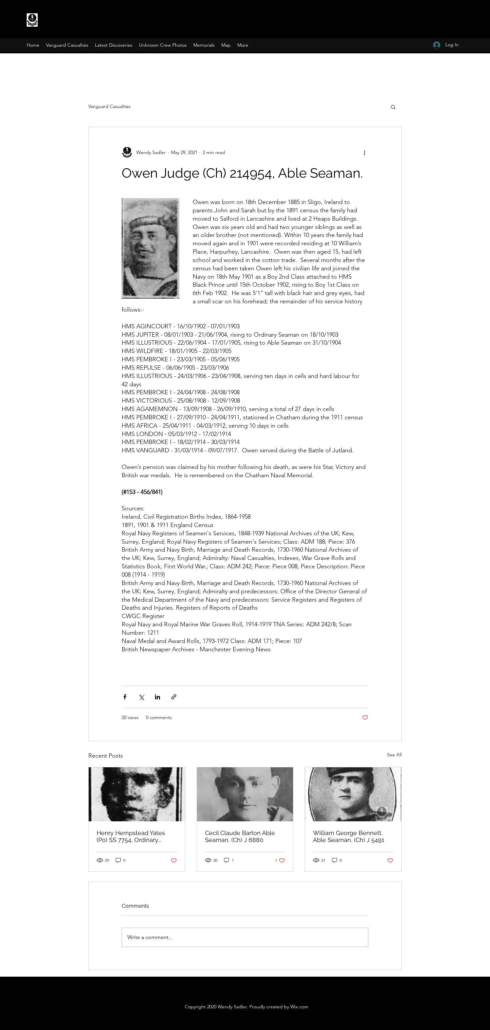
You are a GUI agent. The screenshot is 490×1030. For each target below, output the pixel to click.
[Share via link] (174, 697)
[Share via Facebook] (125, 697)
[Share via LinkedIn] (157, 697)
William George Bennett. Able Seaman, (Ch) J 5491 (348, 836)
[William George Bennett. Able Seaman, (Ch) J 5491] (353, 794)
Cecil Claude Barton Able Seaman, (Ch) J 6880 (240, 836)
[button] (393, 106)
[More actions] (364, 152)
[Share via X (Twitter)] (141, 697)
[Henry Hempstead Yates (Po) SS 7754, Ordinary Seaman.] (137, 794)
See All (394, 755)
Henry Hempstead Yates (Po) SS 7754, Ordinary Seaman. (131, 836)
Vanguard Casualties (109, 106)
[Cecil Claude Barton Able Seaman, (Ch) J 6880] (245, 794)
